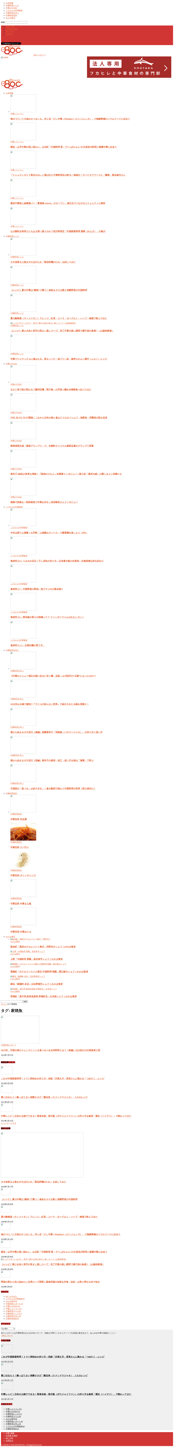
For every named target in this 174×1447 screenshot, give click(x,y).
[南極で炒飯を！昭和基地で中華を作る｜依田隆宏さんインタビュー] (23, 495)
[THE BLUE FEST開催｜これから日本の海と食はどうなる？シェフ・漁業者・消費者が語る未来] (23, 410)
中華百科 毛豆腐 (18, 819)
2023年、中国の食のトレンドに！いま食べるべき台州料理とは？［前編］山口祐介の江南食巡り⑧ (50, 1050)
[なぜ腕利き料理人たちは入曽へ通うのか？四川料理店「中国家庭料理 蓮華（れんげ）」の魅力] (23, 224)
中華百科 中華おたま (20, 931)
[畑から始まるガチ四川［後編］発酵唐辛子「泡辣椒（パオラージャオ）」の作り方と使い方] (23, 725)
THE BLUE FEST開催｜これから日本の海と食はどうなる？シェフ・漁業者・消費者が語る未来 (58, 417)
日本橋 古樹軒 (12, 29)
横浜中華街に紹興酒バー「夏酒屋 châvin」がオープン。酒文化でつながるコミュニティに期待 (57, 203)
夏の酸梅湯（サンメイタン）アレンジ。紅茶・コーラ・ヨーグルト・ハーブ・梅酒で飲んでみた (58, 318)
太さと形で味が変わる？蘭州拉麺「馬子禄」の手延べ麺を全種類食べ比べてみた (50, 389)
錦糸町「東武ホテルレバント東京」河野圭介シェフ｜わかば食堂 (43, 946)
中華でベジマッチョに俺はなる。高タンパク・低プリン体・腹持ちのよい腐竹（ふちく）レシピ (58, 359)
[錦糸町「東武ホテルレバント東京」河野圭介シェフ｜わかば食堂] (30, 939)
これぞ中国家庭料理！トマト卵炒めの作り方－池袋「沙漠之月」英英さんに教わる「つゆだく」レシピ (52, 1078)
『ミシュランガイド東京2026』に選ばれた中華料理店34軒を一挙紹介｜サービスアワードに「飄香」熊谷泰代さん (67, 175)
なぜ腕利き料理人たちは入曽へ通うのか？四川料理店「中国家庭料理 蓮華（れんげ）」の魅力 (57, 231)
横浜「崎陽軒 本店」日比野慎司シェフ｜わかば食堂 (36, 984)
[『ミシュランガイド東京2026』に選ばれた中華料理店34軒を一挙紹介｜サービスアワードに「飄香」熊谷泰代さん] (23, 168)
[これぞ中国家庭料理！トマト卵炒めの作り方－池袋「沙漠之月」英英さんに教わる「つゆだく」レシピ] (7, 1074)
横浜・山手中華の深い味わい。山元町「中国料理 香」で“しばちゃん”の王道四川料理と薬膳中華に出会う (63, 147)
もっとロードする (8, 1123)
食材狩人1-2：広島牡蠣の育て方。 (27, 645)
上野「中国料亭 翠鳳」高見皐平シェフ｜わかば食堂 (36, 959)
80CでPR (9, 32)
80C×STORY (11, 1297)
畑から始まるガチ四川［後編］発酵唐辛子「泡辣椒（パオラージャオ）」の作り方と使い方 (56, 732)
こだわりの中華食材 (14, 10)
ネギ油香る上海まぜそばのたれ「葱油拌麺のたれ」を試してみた (43, 262)
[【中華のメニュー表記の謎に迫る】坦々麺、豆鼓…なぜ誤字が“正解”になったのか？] (23, 669)
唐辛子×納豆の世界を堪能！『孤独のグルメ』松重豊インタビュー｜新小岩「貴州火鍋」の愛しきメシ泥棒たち (66, 474)
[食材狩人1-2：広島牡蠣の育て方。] (23, 638)
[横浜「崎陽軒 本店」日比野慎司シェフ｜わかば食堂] (27, 976)
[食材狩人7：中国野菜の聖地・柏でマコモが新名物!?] (23, 582)
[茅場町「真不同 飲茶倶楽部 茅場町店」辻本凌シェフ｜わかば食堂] (33, 989)
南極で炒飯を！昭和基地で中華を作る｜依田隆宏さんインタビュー (44, 502)
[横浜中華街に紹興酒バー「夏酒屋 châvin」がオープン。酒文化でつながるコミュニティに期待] (23, 196)
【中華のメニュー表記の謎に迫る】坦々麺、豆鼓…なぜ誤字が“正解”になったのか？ (53, 676)
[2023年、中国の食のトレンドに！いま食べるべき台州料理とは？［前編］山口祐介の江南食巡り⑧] (20, 1043)
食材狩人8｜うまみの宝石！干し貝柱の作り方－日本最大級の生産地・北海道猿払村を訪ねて (57, 561)
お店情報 (9, 3)
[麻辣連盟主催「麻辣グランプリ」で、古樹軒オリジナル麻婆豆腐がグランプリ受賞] (23, 438)
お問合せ (9, 34)
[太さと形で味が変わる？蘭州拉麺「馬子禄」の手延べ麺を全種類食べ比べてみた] (23, 382)
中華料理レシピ (12, 5)
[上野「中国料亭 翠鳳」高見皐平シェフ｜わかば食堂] (27, 952)
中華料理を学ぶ (12, 13)
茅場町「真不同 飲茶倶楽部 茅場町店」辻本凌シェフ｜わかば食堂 (43, 996)
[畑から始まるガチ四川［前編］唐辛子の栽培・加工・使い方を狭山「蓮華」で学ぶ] (23, 753)
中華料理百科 (11, 15)
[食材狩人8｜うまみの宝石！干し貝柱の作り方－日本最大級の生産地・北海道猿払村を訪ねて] (23, 554)
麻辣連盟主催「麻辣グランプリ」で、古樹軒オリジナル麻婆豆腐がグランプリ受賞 (52, 446)
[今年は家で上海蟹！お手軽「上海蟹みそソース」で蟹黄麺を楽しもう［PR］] (23, 525)
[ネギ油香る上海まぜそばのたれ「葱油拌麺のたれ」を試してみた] (23, 255)
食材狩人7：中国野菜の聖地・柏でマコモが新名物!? (36, 589)
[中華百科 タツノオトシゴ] (23, 868)
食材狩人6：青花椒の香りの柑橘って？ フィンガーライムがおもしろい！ (47, 617)
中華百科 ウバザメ (19, 847)
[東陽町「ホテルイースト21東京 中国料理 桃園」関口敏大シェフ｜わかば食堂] (38, 964)
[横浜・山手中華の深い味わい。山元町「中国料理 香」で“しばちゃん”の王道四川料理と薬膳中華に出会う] (23, 140)
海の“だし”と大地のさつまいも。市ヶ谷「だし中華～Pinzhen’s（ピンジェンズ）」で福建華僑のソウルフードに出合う (70, 119)
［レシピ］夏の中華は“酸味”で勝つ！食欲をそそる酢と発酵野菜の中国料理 (48, 290)
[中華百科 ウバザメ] (23, 840)
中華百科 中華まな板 (20, 903)
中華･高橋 (10, 27)
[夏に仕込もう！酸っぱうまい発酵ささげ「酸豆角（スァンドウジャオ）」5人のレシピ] (7, 1092)
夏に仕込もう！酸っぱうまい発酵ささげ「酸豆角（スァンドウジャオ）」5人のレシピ (44, 1097)
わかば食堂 (10, 18)
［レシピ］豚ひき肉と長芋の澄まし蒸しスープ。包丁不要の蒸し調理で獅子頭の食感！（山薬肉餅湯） (62, 330)
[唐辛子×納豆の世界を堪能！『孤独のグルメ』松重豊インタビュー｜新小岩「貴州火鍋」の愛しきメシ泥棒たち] (23, 467)
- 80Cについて (7, 1336)
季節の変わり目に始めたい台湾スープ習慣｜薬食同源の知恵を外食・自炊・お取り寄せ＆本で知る (50, 1282)
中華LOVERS (11, 8)
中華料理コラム (13, 1311)
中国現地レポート (8, 1045)
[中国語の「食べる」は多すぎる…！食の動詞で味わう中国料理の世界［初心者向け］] (23, 781)
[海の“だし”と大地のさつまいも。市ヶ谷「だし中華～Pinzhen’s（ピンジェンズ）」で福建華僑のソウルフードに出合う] (23, 111)
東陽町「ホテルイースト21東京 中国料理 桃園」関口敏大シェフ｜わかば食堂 (49, 971)
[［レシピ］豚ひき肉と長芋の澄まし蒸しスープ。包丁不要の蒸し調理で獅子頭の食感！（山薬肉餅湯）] (43, 323)
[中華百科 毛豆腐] (23, 812)
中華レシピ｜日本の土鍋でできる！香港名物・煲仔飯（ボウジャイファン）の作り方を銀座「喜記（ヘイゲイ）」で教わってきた (66, 1116)
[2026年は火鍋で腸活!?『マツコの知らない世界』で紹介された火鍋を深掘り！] (23, 697)
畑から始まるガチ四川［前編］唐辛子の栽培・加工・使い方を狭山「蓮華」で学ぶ (52, 760)
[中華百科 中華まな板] (23, 896)
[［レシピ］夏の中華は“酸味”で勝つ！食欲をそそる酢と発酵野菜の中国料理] (23, 283)
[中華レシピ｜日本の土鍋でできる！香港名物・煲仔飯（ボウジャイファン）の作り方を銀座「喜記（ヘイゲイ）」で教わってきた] (7, 1111)
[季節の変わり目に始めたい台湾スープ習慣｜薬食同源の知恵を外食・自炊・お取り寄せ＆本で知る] (5, 1277)
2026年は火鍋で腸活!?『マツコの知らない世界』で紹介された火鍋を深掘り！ (49, 704)
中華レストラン (17, 114)
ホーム (4, 1004)
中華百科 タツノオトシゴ (23, 875)
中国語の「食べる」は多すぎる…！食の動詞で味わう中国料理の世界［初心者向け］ (53, 788)
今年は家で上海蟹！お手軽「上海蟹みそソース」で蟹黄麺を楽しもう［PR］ (49, 532)
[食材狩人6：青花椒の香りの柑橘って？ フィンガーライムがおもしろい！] (23, 610)
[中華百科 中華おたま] (23, 924)
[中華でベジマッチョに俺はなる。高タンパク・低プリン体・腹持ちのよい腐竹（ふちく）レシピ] (23, 352)
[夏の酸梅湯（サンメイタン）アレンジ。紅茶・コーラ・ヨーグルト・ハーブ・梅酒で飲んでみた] (23, 311)
